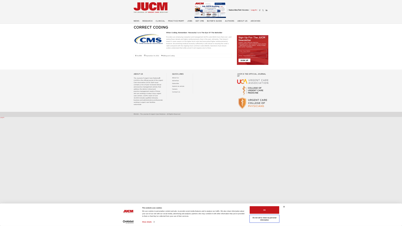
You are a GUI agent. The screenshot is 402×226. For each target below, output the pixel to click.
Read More (137, 51)
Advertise (175, 80)
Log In (254, 10)
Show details (147, 222)
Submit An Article (178, 86)
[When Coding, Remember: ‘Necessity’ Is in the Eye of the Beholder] (149, 32)
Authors (229, 21)
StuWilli (139, 55)
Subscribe (175, 83)
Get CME (199, 21)
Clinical (160, 21)
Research (147, 21)
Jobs (189, 21)
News (136, 21)
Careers (174, 89)
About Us (242, 21)
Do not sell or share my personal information (264, 219)
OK (264, 210)
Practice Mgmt (176, 21)
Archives (255, 21)
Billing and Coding (169, 55)
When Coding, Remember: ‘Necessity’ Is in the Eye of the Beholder (194, 32)
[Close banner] (284, 206)
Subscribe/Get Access (239, 10)
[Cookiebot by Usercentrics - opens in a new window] (128, 221)
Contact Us (176, 92)
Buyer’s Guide (214, 21)
